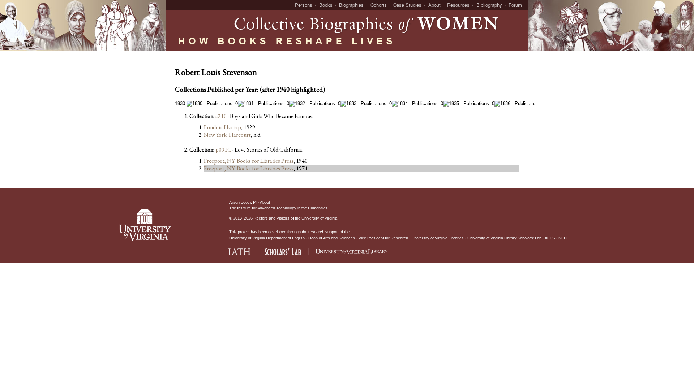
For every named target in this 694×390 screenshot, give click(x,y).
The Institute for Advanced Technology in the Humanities (278, 208)
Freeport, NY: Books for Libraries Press (249, 161)
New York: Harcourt (227, 135)
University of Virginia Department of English (267, 238)
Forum (515, 4)
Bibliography (489, 4)
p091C (223, 149)
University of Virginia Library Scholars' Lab (504, 238)
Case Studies (407, 4)
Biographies (351, 4)
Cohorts (378, 4)
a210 (221, 116)
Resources (458, 4)
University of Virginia (319, 218)
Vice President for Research (383, 238)
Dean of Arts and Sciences (331, 238)
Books (326, 4)
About (434, 4)
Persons (303, 4)
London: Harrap (222, 127)
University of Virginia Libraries (438, 238)
